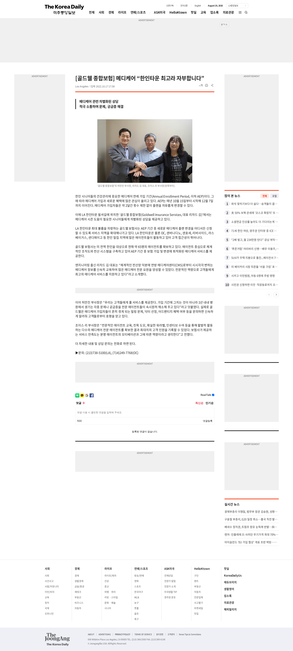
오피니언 (49, 613)
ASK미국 (159, 12)
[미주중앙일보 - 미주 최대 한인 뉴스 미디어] (64, 9)
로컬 (274, 196)
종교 (106, 586)
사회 (101, 12)
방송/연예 (139, 575)
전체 (91, 12)
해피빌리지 (230, 609)
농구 (136, 602)
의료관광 (228, 12)
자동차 (78, 608)
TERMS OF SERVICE (143, 634)
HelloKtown (178, 12)
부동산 (78, 597)
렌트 (196, 581)
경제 (111, 12)
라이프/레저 (110, 575)
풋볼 (136, 608)
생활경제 (79, 581)
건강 (106, 581)
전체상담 (168, 575)
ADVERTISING (105, 634)
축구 (136, 619)
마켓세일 (198, 608)
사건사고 (49, 581)
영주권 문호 (170, 597)
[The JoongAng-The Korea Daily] (57, 639)
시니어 (107, 608)
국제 (47, 608)
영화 (136, 581)
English (198, 5)
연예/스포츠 (138, 12)
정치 (47, 602)
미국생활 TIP (170, 591)
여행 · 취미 (110, 591)
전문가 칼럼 (170, 581)
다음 (276, 294)
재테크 (78, 591)
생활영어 (229, 589)
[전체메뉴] (240, 12)
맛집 (196, 613)
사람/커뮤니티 (52, 586)
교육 (203, 12)
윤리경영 (159, 634)
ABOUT (91, 634)
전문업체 (198, 597)
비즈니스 (79, 602)
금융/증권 (79, 586)
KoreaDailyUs (233, 575)
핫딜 (193, 12)
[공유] (212, 85)
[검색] (246, 12)
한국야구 (138, 591)
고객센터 (171, 634)
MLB (136, 597)
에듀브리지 (230, 582)
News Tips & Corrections (190, 634)
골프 (136, 613)
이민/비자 (49, 591)
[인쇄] (206, 85)
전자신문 (184, 5)
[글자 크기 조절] (201, 85)
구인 (196, 575)
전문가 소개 (170, 586)
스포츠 (137, 586)
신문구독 (169, 5)
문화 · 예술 (110, 602)
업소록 (214, 12)
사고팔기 (198, 602)
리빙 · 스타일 (111, 597)
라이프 (122, 12)
